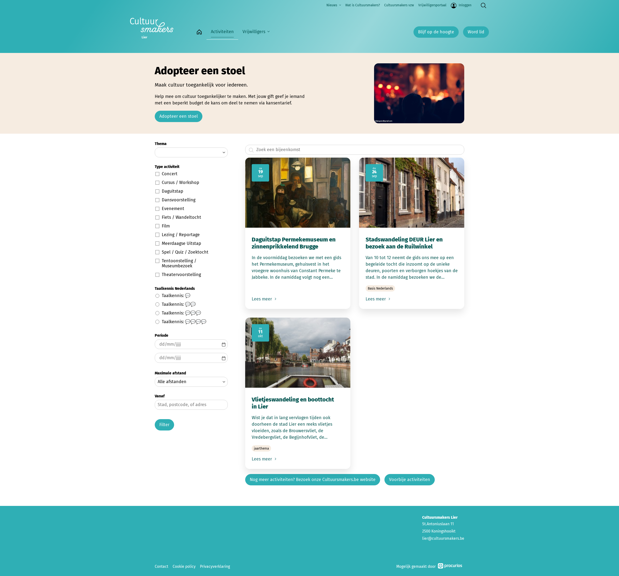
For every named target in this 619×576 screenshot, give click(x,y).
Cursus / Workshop (180, 182)
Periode (161, 335)
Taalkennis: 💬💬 (179, 304)
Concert (169, 173)
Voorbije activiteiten (409, 479)
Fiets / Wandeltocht (181, 217)
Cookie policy (184, 566)
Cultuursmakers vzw (399, 5)
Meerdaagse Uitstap (181, 243)
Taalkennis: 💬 (176, 295)
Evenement (173, 208)
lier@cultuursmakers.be (443, 538)
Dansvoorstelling (178, 200)
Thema (161, 143)
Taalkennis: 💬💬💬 (181, 313)
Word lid (476, 32)
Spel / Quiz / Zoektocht (185, 252)
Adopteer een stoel (178, 116)
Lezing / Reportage (181, 234)
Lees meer (262, 299)
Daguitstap (172, 191)
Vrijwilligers (254, 31)
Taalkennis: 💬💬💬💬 (184, 321)
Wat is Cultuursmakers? (362, 5)
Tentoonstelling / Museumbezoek (179, 263)
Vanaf (160, 396)
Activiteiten (222, 31)
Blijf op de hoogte (436, 32)
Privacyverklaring (215, 566)
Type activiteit (167, 166)
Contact (161, 566)
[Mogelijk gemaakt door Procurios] (450, 566)
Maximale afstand (170, 373)
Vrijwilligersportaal (432, 5)
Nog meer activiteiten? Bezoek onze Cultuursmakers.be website (313, 479)
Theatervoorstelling (181, 274)
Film (166, 226)
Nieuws (331, 5)
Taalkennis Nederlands (175, 288)
